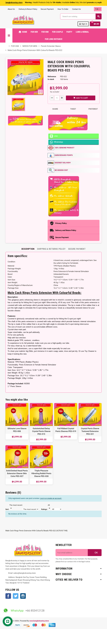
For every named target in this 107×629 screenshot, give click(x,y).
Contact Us (76, 9)
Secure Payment (47, 9)
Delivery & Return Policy (27, 9)
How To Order (62, 9)
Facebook (8, 596)
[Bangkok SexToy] (23, 20)
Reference (52, 76)
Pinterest (93, 109)
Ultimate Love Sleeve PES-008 (17, 429)
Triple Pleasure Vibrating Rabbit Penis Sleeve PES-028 (41, 473)
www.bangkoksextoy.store (39, 621)
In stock (51, 79)
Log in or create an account (51, 498)
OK (96, 552)
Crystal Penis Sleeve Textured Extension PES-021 (90, 431)
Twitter (15, 596)
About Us (11, 9)
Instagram (23, 596)
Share (55, 109)
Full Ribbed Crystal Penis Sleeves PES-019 (65, 429)
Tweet (73, 109)
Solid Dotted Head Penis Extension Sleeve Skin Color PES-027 (17, 473)
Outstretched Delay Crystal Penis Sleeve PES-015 (41, 431)
